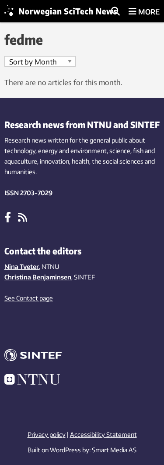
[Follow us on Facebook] (7, 217)
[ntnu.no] (82, 380)
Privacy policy (47, 434)
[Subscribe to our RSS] (22, 217)
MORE (148, 11)
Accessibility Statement (103, 434)
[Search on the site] (115, 12)
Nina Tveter (21, 266)
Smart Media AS (114, 450)
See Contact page (28, 298)
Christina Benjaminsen (37, 277)
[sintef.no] (82, 356)
